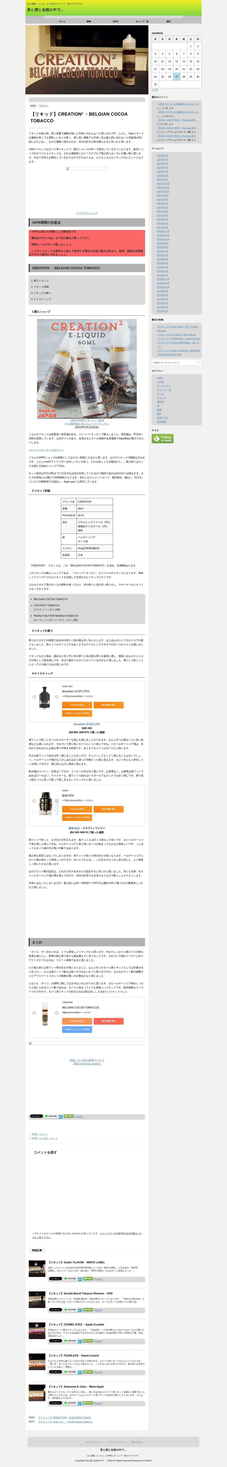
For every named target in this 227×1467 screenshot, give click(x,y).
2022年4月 (162, 167)
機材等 (160, 401)
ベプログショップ (87, 213)
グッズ (160, 393)
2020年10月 (163, 239)
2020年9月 (162, 243)
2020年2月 (162, 271)
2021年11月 (163, 187)
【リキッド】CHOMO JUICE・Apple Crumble (76, 1324)
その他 (160, 381)
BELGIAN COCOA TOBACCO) (80, 1007)
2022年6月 (162, 159)
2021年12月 (163, 183)
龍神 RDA (68, 795)
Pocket (79, 1116)
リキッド (43, 1134)
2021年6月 (162, 207)
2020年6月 (162, 255)
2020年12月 (163, 231)
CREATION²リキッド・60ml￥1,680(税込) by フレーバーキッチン (87, 422)
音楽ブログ (163, 417)
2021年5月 (162, 211)
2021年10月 (163, 191)
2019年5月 (162, 307)
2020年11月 (163, 235)
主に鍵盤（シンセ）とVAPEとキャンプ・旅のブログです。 (113, 1456)
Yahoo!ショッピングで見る (77, 713)
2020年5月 (162, 259)
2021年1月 (162, 227)
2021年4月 (162, 215)
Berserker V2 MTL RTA (75, 691)
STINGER (147, 1461)
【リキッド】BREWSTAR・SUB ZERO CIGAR (64, 1417)
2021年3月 (162, 219)
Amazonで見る (77, 705)
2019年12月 (163, 279)
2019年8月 (162, 295)
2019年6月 (162, 303)
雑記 (169, 21)
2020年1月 (162, 275)
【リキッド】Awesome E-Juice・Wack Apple (76, 1386)
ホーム (62, 21)
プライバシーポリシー (116, 1442)
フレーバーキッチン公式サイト (46, 450)
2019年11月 (163, 283)
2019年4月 (162, 311)
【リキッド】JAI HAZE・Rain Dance (176, 334)
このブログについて (93, 1442)
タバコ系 (43, 1138)
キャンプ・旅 (142, 21)
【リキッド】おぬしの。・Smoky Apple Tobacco (65, 1421)
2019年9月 (162, 291)
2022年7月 (162, 155)
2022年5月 (162, 163)
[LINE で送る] (51, 1116)
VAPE (115, 21)
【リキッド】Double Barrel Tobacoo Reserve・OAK (80, 1293)
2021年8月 (162, 199)
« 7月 (155, 89)
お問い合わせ (137, 1442)
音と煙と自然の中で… (45, 9)
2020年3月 (162, 267)
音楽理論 (161, 421)
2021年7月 (162, 203)
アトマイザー (164, 385)
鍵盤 (89, 21)
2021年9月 (162, 195)
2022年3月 (162, 171)
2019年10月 (163, 287)
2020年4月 (162, 263)
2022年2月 (162, 175)
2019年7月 (162, 299)
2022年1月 (162, 179)
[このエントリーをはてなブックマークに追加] (60, 1116)
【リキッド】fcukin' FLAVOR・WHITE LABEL (76, 1262)
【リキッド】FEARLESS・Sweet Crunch (73, 1355)
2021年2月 (162, 223)
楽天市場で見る (109, 705)
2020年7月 (162, 251)
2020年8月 (162, 247)
